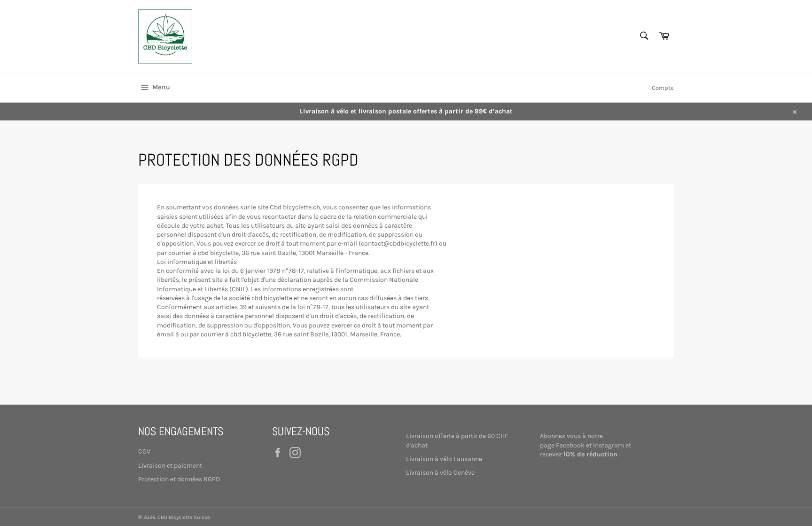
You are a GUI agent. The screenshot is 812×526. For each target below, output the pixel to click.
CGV (144, 451)
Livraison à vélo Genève (440, 473)
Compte (663, 87)
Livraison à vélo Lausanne (444, 459)
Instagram (608, 445)
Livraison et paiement (170, 466)
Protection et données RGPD (179, 479)
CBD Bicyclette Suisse (183, 517)
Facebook (570, 445)
